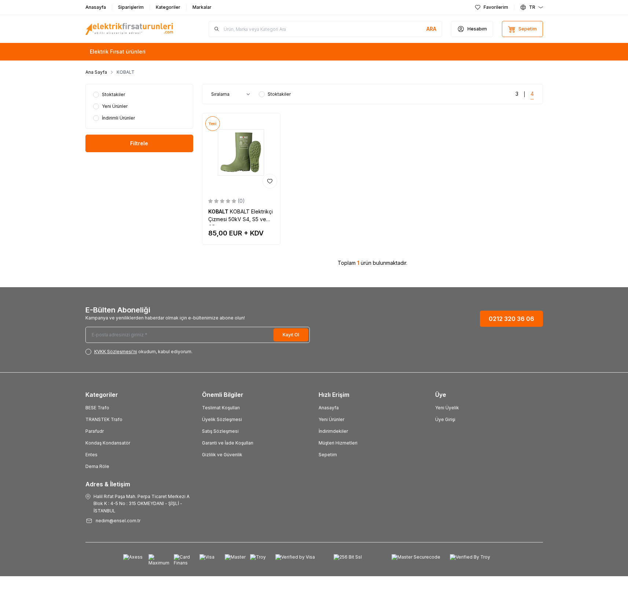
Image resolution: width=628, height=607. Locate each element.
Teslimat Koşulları (221, 407)
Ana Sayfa (96, 72)
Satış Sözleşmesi (220, 431)
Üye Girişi (445, 419)
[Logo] (129, 29)
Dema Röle (97, 466)
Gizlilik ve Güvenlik (222, 454)
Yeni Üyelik (447, 407)
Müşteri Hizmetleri (338, 443)
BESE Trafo (97, 407)
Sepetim (328, 454)
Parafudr (94, 431)
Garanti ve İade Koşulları (227, 443)
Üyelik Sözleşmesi (222, 419)
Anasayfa (329, 407)
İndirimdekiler (333, 431)
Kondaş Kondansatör (107, 443)
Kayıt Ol (291, 334)
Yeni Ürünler (331, 419)
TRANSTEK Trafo (103, 419)
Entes (91, 454)
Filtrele (139, 143)
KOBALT (219, 211)
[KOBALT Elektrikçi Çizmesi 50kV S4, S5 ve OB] (241, 152)
